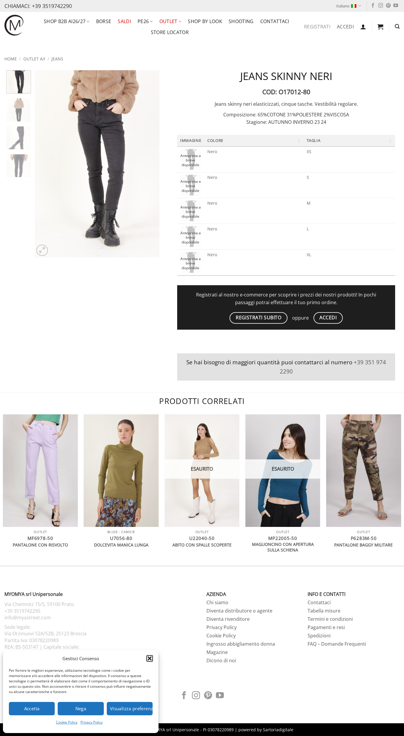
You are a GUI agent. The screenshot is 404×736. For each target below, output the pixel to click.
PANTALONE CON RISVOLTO (40, 545)
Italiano (343, 6)
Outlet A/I (34, 59)
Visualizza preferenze (131, 708)
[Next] (149, 163)
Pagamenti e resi (326, 627)
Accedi (345, 26)
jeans (57, 59)
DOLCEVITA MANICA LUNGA (121, 545)
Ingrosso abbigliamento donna (240, 644)
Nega (80, 708)
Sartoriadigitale (278, 729)
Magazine (217, 652)
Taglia (314, 140)
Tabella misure (324, 610)
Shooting (241, 21)
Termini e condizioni (330, 619)
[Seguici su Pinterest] (388, 5)
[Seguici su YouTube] (395, 5)
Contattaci (274, 21)
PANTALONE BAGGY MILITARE (363, 545)
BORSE (103, 21)
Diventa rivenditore (228, 619)
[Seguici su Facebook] (373, 5)
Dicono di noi (221, 660)
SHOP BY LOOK (205, 21)
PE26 (143, 21)
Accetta (32, 708)
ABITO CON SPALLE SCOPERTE (202, 545)
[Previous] (45, 163)
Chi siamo (217, 602)
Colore (215, 140)
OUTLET (168, 21)
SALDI (124, 21)
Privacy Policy (91, 722)
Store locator (170, 32)
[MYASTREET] (13, 25)
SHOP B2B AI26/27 (64, 21)
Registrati (317, 26)
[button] (150, 658)
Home (10, 59)
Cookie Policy (66, 722)
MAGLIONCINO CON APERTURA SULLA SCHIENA (283, 547)
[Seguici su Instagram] (380, 5)
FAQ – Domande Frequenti (337, 644)
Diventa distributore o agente (239, 610)
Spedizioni (319, 635)
